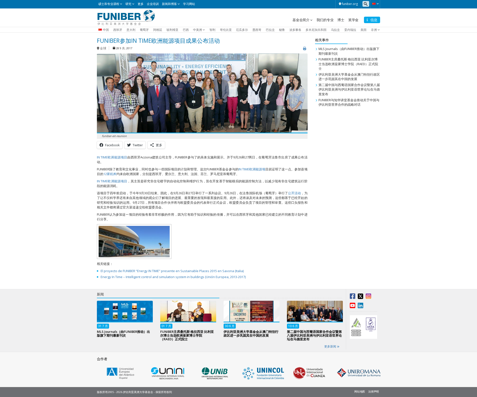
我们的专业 (325, 19)
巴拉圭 (270, 30)
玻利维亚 (172, 30)
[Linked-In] (360, 306)
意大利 (130, 30)
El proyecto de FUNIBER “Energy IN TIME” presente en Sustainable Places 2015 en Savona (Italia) (172, 271)
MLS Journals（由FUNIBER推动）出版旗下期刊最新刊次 (123, 333)
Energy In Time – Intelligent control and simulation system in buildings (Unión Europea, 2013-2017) (173, 277)
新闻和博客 (169, 4)
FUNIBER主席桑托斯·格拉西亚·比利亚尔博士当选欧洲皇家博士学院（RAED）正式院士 (348, 64)
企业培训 (153, 4)
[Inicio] (126, 17)
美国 (363, 30)
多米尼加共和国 (316, 30)
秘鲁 (282, 30)
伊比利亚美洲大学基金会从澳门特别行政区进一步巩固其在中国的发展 (349, 76)
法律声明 (373, 391)
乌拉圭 (335, 30)
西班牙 (117, 30)
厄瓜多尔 (242, 30)
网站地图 (359, 391)
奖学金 (353, 19)
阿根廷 (157, 30)
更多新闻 (330, 346)
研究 (128, 4)
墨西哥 (256, 30)
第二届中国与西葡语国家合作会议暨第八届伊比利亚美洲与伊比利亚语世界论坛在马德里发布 (349, 89)
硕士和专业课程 (108, 4)
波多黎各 (295, 30)
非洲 (374, 30)
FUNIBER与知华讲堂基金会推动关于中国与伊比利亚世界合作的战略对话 (348, 102)
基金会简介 (301, 19)
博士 (340, 19)
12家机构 (110, 174)
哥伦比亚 (226, 30)
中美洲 (197, 30)
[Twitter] (360, 297)
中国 (106, 30)
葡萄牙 (144, 30)
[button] (375, 3)
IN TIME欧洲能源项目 (112, 157)
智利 (212, 30)
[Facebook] (352, 297)
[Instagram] (368, 297)
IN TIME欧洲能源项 (251, 169)
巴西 (186, 30)
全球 (103, 48)
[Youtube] (352, 306)
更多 (141, 4)
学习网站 (189, 4)
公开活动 (294, 193)
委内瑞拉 (350, 30)
